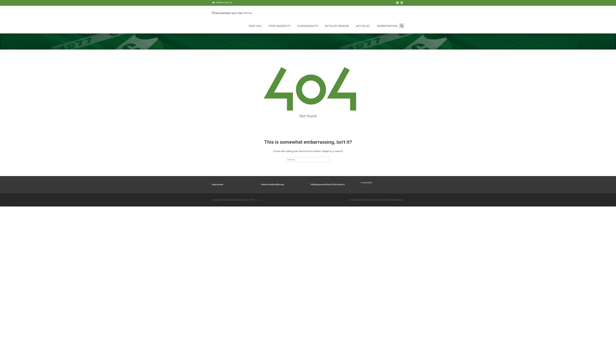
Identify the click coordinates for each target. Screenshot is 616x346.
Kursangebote (308, 26)
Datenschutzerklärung (272, 184)
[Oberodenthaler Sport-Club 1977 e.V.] (229, 12)
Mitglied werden (337, 26)
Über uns (254, 26)
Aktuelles (363, 26)
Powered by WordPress (361, 199)
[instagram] (401, 3)
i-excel (383, 199)
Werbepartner (387, 26)
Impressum (217, 184)
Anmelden (367, 182)
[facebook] (397, 3)
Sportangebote (279, 26)
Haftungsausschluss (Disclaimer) (328, 184)
